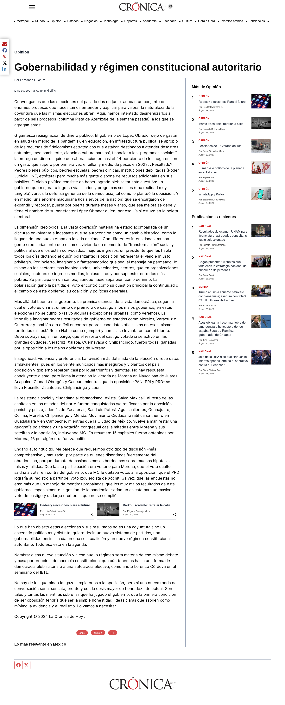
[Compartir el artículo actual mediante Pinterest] (4, 56)
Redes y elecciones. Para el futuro (65, 505)
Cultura (187, 21)
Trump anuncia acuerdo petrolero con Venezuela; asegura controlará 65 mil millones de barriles (222, 296)
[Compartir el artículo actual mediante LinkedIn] (4, 69)
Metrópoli (23, 21)
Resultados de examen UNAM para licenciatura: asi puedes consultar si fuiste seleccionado (223, 235)
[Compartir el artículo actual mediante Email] (4, 44)
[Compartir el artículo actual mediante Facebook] (4, 50)
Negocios (91, 21)
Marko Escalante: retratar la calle (146, 505)
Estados (73, 21)
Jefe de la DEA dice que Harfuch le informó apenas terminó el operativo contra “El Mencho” (223, 360)
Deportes (130, 21)
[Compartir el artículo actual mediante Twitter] (4, 63)
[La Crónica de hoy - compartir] (92, 514)
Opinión (56, 21)
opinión (98, 632)
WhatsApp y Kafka (211, 194)
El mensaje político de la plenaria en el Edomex (221, 170)
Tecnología (110, 21)
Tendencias (257, 21)
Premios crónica (232, 21)
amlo (82, 632)
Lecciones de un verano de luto (220, 146)
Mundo (40, 21)
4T (112, 632)
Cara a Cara (206, 21)
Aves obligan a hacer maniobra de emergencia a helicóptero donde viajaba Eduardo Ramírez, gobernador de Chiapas (222, 328)
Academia (150, 21)
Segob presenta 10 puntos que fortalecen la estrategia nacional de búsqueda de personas (223, 266)
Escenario (169, 21)
